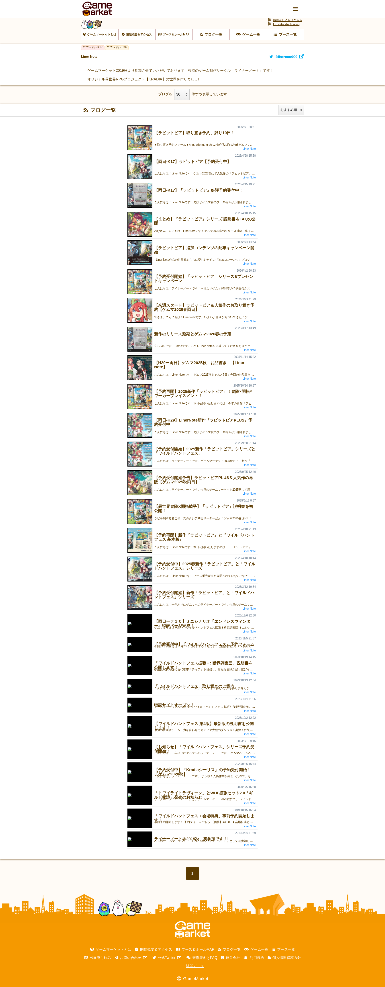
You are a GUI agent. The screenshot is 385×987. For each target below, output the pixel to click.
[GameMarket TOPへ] (192, 929)
